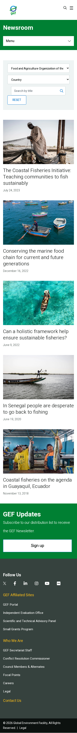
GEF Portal (10, 604)
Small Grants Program (18, 629)
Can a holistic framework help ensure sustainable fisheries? (36, 334)
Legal (6, 691)
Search (65, 7)
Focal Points (11, 675)
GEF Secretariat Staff (17, 650)
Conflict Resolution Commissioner (26, 658)
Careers (8, 683)
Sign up (37, 546)
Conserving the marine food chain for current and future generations (33, 257)
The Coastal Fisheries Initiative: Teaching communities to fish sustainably (37, 177)
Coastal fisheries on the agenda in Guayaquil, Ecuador (37, 483)
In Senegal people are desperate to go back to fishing (38, 409)
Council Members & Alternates (24, 666)
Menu (10, 41)
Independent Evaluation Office (23, 613)
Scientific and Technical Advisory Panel (29, 621)
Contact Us (12, 700)
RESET (17, 100)
